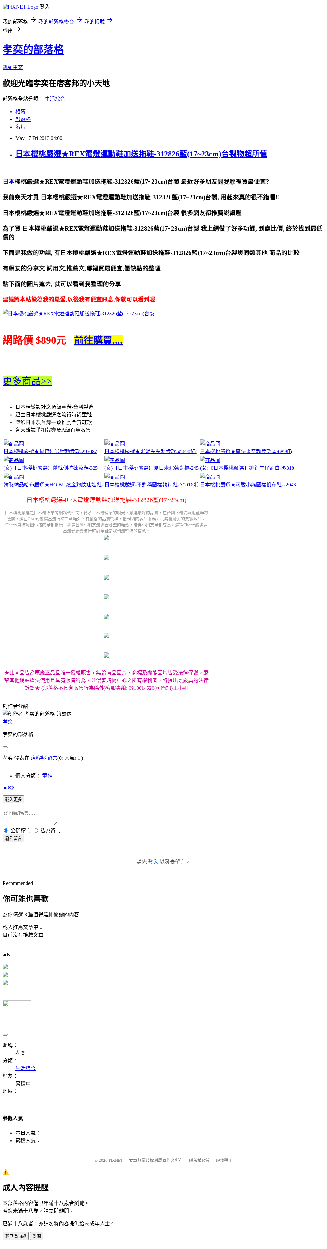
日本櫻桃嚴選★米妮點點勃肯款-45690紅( (150, 451)
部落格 (23, 119)
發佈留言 (13, 838)
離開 (37, 1236)
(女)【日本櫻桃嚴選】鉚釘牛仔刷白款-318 (247, 468)
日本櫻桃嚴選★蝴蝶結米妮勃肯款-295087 (50, 451)
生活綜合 (55, 99)
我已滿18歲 (15, 1236)
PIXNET (116, 1160)
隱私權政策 (199, 1160)
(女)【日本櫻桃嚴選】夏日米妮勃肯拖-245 (151, 468)
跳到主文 (13, 67)
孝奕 (8, 721)
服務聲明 (224, 1160)
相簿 (20, 111)
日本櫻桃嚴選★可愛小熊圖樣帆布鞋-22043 (248, 484)
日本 (9, 181)
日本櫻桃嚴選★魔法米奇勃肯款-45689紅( (246, 451)
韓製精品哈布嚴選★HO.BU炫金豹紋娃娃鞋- (53, 484)
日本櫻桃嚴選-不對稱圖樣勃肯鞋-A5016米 (151, 484)
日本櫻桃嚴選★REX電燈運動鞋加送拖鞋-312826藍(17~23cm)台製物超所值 (141, 154)
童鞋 (47, 776)
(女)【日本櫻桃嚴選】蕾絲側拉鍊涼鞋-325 (51, 468)
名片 (20, 127)
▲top (8, 787)
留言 (52, 758)
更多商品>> (27, 381)
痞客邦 (38, 758)
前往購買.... (98, 340)
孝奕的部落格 (33, 49)
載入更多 (13, 799)
